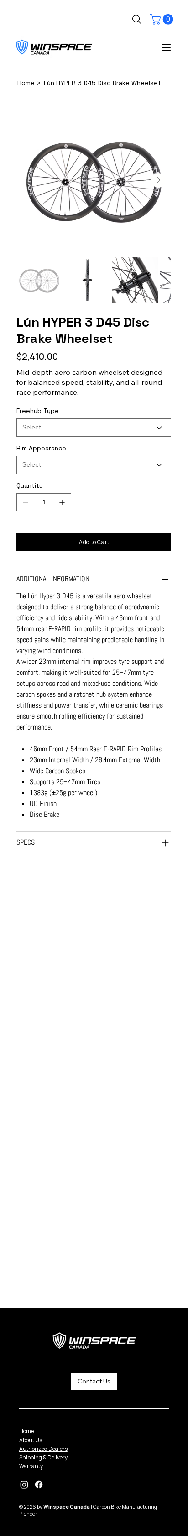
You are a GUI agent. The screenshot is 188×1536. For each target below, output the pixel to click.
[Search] (136, 19)
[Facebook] (39, 1485)
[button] (163, 19)
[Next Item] (158, 180)
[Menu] (166, 47)
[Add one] (62, 502)
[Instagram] (24, 1485)
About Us (30, 1440)
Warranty (31, 1466)
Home (26, 1431)
